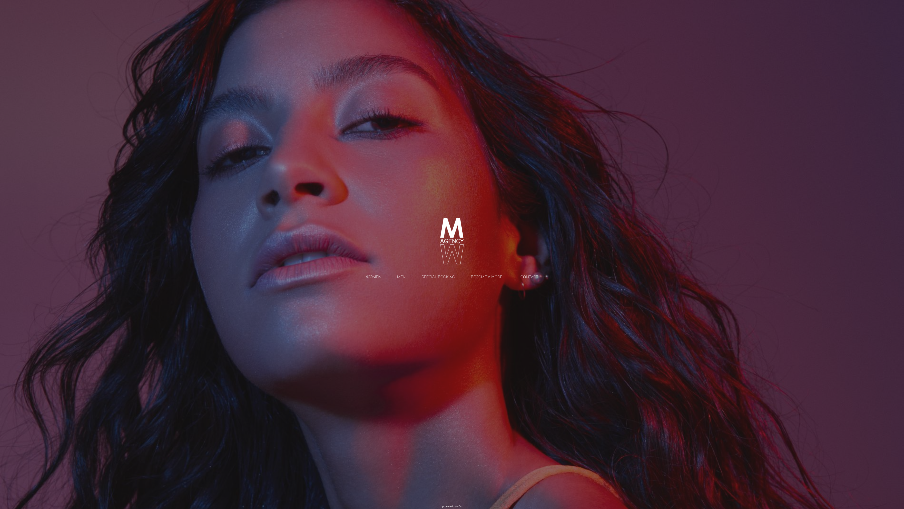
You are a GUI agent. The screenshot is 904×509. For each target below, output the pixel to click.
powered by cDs (452, 506)
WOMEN (373, 277)
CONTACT (529, 277)
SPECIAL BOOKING (438, 277)
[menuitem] (373, 277)
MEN (401, 277)
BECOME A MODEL (487, 277)
